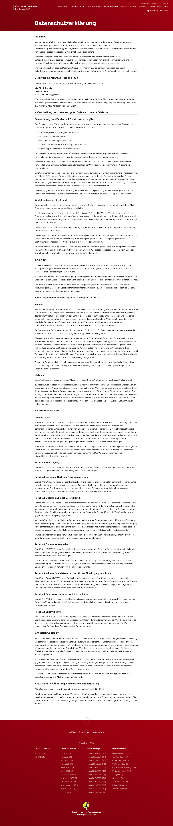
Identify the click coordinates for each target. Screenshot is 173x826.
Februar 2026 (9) (67, 767)
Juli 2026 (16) (40, 757)
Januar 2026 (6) (67, 771)
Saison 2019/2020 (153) (96, 771)
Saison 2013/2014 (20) (95, 792)
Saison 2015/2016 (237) (96, 785)
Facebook (145, 3)
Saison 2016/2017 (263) (96, 782)
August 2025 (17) (68, 789)
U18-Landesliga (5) (120, 764)
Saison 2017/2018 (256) (96, 778)
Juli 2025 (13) (66, 792)
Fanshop (164, 10)
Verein (123, 6)
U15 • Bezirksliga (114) (121, 771)
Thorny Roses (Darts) (158, 6)
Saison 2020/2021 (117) (96, 767)
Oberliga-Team (77, 6)
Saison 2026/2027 (42, 749)
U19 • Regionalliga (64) (121, 760)
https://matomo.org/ (122, 380)
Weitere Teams (94, 6)
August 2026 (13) (42, 753)
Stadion (142, 6)
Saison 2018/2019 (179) (96, 774)
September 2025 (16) (69, 785)
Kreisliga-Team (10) (120, 757)
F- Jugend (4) (117, 774)
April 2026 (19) (67, 760)
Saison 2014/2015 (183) (96, 789)
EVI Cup (72, 732)
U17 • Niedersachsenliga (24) (124, 767)
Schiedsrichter (111, 6)
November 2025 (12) (69, 778)
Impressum (84, 732)
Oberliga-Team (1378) (121, 753)
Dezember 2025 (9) (69, 774)
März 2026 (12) (67, 764)
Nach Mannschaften (121, 749)
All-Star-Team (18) (120, 782)
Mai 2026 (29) (66, 757)
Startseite (62, 6)
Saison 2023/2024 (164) (96, 757)
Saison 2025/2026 (68, 749)
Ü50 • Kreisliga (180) (120, 785)
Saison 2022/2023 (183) (96, 760)
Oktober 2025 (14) (68, 782)
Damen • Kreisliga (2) (121, 789)
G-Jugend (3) (117, 778)
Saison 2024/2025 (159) (96, 753)
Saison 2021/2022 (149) (96, 764)
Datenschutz (98, 732)
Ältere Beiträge (93, 749)
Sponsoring (152, 10)
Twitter (165, 3)
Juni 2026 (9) (66, 753)
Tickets (132, 6)
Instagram (156, 3)
